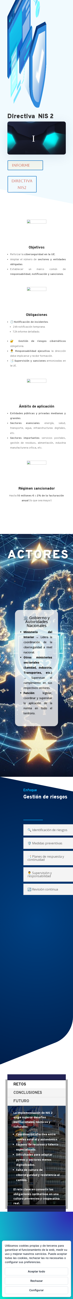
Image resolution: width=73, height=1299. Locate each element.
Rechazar (36, 1280)
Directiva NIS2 (21, 184)
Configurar (36, 1290)
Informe (21, 165)
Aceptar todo (36, 1271)
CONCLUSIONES (27, 1092)
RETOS (19, 1084)
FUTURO (21, 1101)
